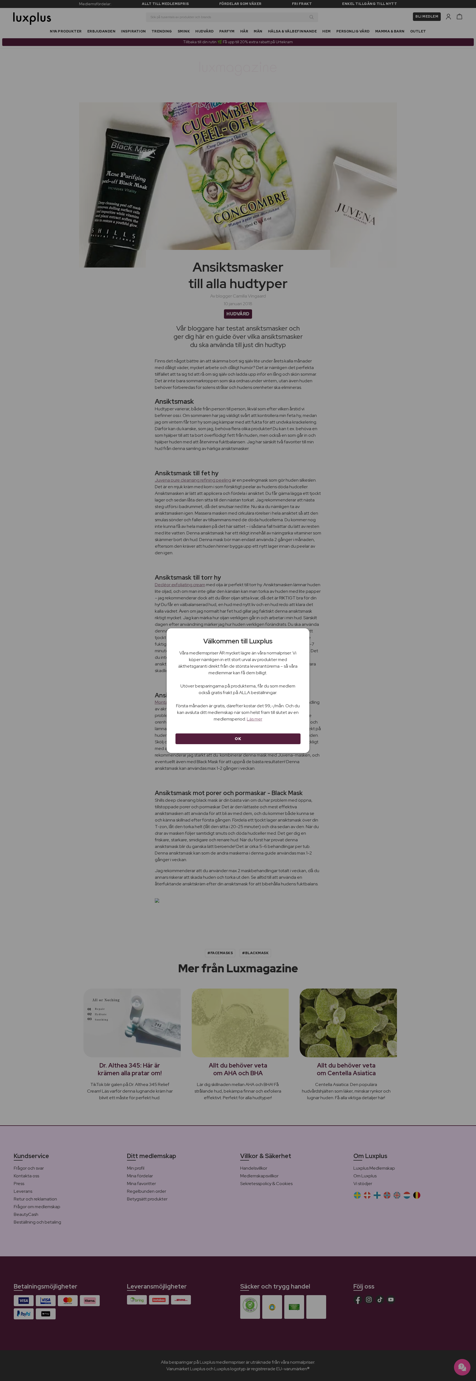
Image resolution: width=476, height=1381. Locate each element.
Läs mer (254, 719)
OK (238, 738)
